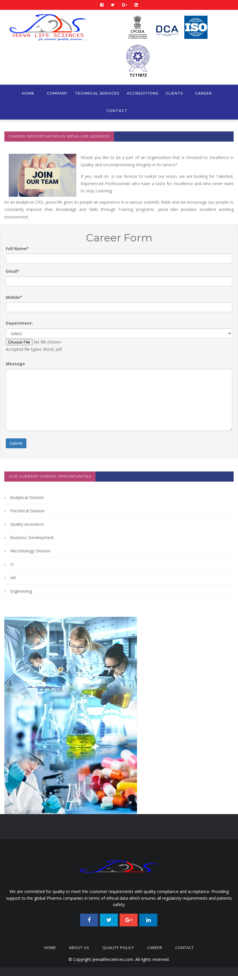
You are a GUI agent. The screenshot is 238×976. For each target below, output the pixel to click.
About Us (79, 947)
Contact (117, 111)
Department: (19, 323)
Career (203, 93)
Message (15, 363)
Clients (174, 93)
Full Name (17, 248)
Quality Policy (118, 947)
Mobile (14, 297)
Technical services (97, 93)
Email (12, 271)
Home (28, 93)
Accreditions (142, 93)
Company (57, 93)
